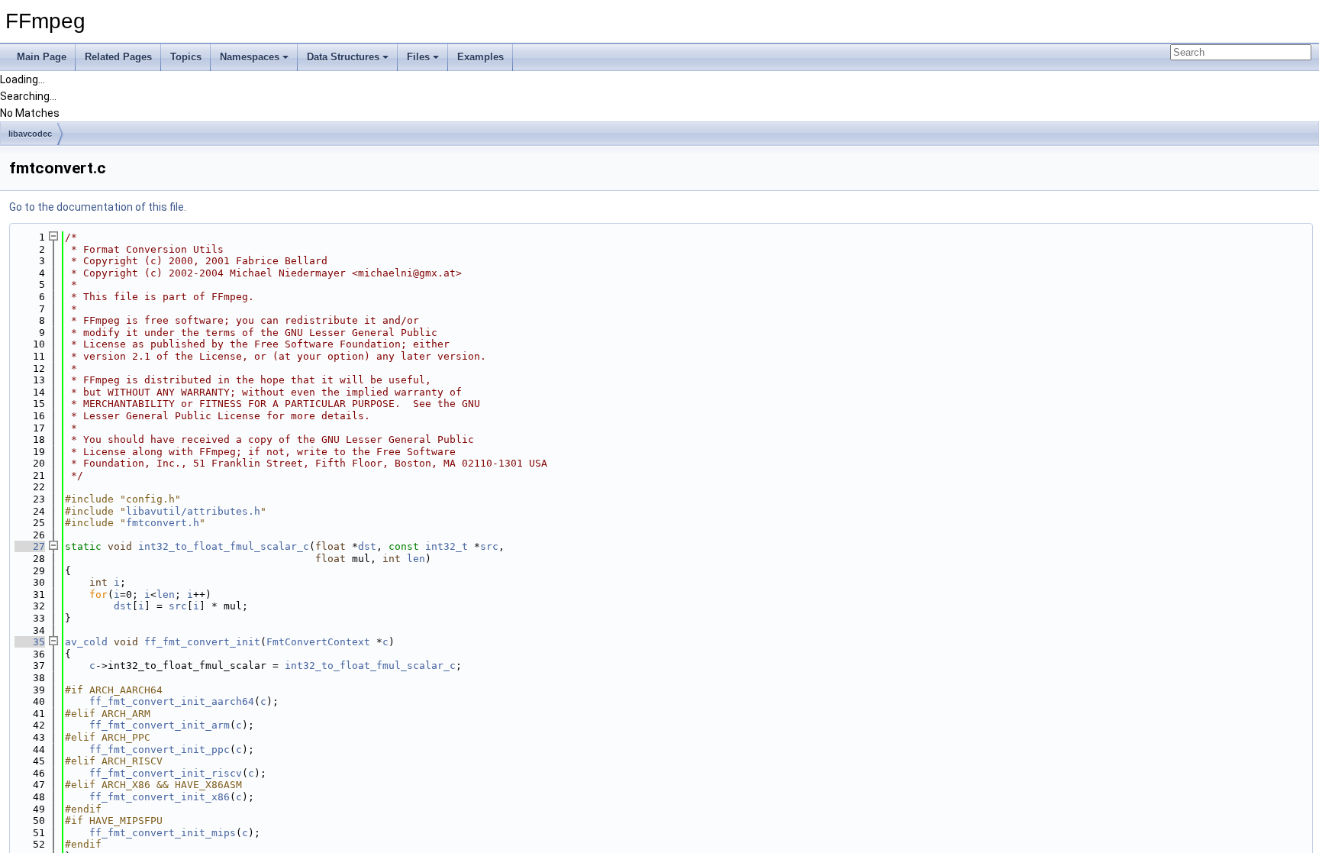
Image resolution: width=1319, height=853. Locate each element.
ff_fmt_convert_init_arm (159, 725)
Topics (186, 57)
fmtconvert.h (162, 522)
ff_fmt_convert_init (202, 642)
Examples (480, 57)
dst (367, 546)
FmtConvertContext (318, 642)
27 (30, 546)
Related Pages (118, 57)
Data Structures (343, 57)
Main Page (41, 57)
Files (418, 57)
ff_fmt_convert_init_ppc (159, 749)
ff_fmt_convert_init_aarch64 (171, 701)
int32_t (446, 546)
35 (30, 642)
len (416, 558)
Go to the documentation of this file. (97, 207)
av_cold (86, 642)
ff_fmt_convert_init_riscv (165, 773)
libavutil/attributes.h (193, 511)
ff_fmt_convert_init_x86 (159, 797)
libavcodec (30, 133)
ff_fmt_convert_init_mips (162, 832)
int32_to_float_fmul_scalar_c (223, 546)
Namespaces (249, 57)
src (489, 546)
